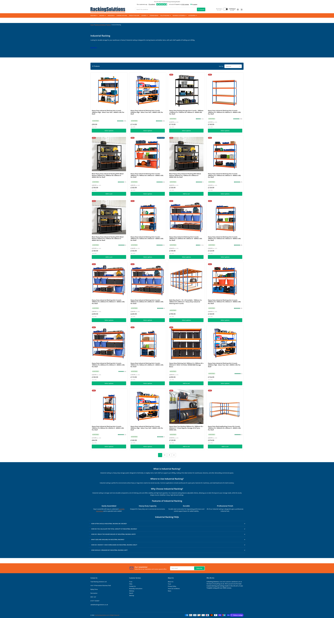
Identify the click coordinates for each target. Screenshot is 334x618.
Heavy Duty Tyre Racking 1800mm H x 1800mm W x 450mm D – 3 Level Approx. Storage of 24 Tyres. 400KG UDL (186, 428)
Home (92, 24)
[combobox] (170, 9)
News (169, 591)
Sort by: (221, 66)
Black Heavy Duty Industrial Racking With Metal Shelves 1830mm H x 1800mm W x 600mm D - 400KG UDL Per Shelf (108, 175)
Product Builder (134, 15)
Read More (93, 48)
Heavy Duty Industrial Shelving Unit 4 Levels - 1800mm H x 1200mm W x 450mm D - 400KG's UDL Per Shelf (147, 238)
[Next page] (174, 455)
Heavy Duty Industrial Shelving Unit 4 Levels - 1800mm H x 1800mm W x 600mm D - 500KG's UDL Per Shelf (147, 175)
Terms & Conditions (174, 588)
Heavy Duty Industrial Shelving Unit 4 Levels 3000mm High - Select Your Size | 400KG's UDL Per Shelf (147, 428)
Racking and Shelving (100, 24)
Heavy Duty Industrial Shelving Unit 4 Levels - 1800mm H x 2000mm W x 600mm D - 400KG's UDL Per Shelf (185, 238)
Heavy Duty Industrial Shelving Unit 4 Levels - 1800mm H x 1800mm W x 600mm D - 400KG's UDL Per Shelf (224, 112)
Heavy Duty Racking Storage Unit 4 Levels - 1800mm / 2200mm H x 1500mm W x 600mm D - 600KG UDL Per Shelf (186, 112)
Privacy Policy (172, 586)
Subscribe (199, 568)
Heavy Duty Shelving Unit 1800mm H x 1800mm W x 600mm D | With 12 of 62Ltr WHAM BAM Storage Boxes (186, 364)
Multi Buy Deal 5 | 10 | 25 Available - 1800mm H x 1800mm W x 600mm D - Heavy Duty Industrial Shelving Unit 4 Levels (185, 301)
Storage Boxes (154, 15)
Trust (130, 581)
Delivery (131, 591)
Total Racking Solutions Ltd (102, 615)
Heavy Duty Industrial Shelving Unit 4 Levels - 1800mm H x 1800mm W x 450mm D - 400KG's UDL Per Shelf (224, 301)
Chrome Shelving (122, 15)
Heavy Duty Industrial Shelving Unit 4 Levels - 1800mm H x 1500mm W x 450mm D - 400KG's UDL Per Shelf (224, 238)
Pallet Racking (164, 15)
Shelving (93, 15)
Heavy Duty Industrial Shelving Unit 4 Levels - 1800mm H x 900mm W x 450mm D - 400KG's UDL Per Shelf (108, 428)
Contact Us (132, 586)
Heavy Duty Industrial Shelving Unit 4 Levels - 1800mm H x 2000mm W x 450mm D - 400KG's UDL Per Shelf (108, 364)
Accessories (191, 15)
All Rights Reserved (114, 615)
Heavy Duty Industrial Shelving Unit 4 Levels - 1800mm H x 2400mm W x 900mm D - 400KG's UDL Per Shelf (108, 301)
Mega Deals (111, 15)
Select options (109, 130)
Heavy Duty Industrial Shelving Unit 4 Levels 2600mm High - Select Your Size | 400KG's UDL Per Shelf (224, 364)
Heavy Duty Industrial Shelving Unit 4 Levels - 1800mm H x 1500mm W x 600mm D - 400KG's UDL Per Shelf (224, 175)
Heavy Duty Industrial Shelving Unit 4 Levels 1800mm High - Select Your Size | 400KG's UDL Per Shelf (108, 112)
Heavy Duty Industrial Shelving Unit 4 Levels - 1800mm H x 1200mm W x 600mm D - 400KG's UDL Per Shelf (147, 364)
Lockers (143, 15)
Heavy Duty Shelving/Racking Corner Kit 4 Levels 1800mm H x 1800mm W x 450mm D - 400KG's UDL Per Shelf (224, 428)
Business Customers (179, 15)
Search (131, 593)
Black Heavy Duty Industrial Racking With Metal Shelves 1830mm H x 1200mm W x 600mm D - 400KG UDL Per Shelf (185, 175)
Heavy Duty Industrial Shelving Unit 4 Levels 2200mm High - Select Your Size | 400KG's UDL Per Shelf (147, 112)
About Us (170, 581)
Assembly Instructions (135, 588)
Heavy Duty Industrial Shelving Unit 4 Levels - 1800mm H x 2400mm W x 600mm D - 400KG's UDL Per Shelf (147, 301)
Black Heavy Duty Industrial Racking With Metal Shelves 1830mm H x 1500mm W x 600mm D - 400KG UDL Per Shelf (108, 238)
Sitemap (131, 595)
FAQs (130, 584)
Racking (101, 15)
